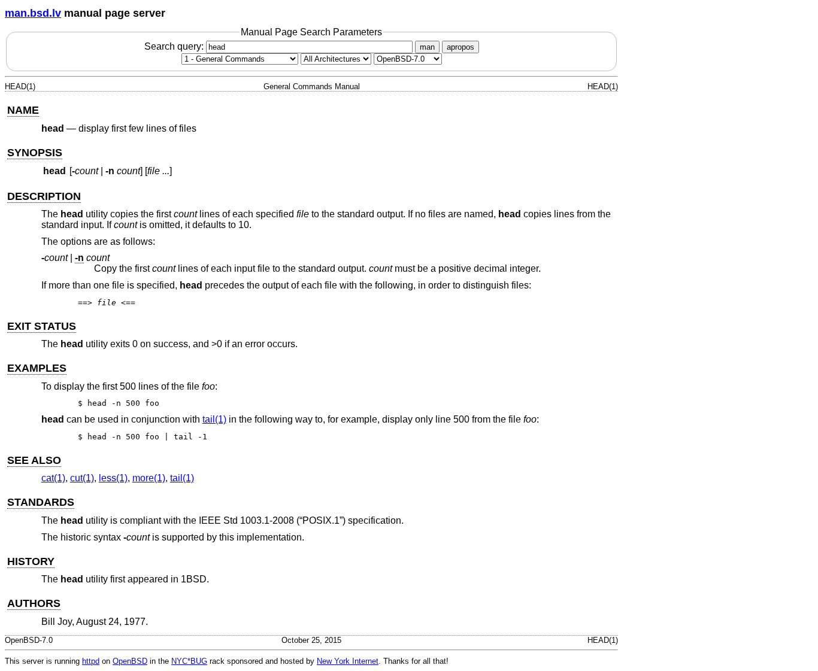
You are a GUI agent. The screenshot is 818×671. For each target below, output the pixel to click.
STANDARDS (40, 502)
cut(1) (82, 478)
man (427, 46)
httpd (90, 661)
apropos (460, 46)
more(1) (148, 478)
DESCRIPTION (44, 196)
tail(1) (214, 419)
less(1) (113, 478)
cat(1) (53, 478)
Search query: (175, 46)
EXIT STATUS (41, 326)
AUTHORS (33, 603)
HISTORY (30, 561)
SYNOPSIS (34, 153)
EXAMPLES (36, 368)
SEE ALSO (34, 460)
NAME (23, 110)
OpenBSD (130, 661)
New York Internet (347, 661)
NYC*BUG (189, 661)
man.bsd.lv (33, 13)
